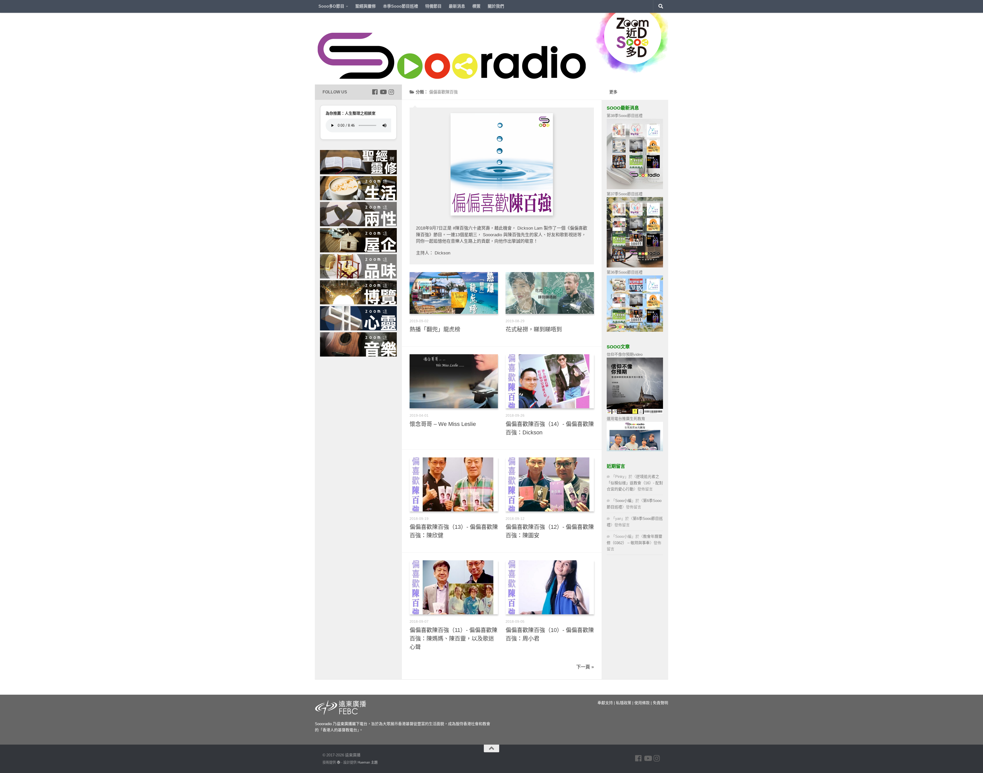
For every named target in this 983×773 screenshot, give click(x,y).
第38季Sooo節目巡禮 (625, 115)
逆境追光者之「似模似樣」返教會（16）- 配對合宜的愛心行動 (635, 482)
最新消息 (457, 6)
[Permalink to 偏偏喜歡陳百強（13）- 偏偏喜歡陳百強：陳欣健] (454, 484)
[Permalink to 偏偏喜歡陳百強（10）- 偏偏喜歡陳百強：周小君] (550, 587)
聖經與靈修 (365, 6)
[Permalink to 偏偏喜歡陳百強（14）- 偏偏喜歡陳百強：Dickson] (550, 381)
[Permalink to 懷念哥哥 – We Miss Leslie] (454, 381)
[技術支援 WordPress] (338, 762)
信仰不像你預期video (625, 354)
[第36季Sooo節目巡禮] (635, 330)
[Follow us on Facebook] (375, 92)
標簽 (476, 6)
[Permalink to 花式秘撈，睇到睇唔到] (550, 293)
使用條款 (642, 703)
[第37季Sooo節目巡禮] (635, 266)
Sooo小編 (623, 500)
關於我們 (496, 6)
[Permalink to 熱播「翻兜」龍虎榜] (454, 293)
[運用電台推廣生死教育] (635, 450)
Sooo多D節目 (331, 6)
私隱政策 (623, 703)
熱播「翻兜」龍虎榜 (435, 329)
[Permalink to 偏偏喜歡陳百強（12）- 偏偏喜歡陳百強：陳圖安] (550, 484)
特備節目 (433, 6)
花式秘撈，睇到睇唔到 (534, 329)
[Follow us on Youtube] (383, 92)
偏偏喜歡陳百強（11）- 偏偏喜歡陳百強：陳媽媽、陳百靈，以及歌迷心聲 (453, 638)
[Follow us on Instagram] (391, 92)
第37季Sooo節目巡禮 (625, 194)
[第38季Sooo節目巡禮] (635, 188)
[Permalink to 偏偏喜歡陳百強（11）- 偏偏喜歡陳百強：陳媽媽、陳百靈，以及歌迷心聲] (454, 587)
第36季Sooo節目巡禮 (625, 272)
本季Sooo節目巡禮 (400, 6)
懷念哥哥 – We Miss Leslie (443, 424)
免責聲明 (660, 703)
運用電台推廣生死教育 (626, 418)
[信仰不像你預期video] (635, 412)
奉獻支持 (605, 703)
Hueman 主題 (368, 762)
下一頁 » (585, 667)
